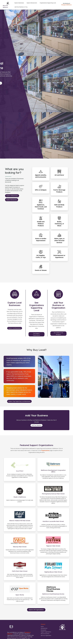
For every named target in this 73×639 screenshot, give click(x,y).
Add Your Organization (46, 635)
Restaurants (43, 630)
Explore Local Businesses (14, 328)
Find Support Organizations (36, 334)
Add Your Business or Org (21, 7)
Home (42, 626)
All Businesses (44, 628)
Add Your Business (36, 425)
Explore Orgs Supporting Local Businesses (19, 401)
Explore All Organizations (36, 609)
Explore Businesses (19, 2)
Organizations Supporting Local (48, 2)
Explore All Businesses (12, 195)
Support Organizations (46, 631)
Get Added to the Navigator (58, 333)
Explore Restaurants (32, 2)
